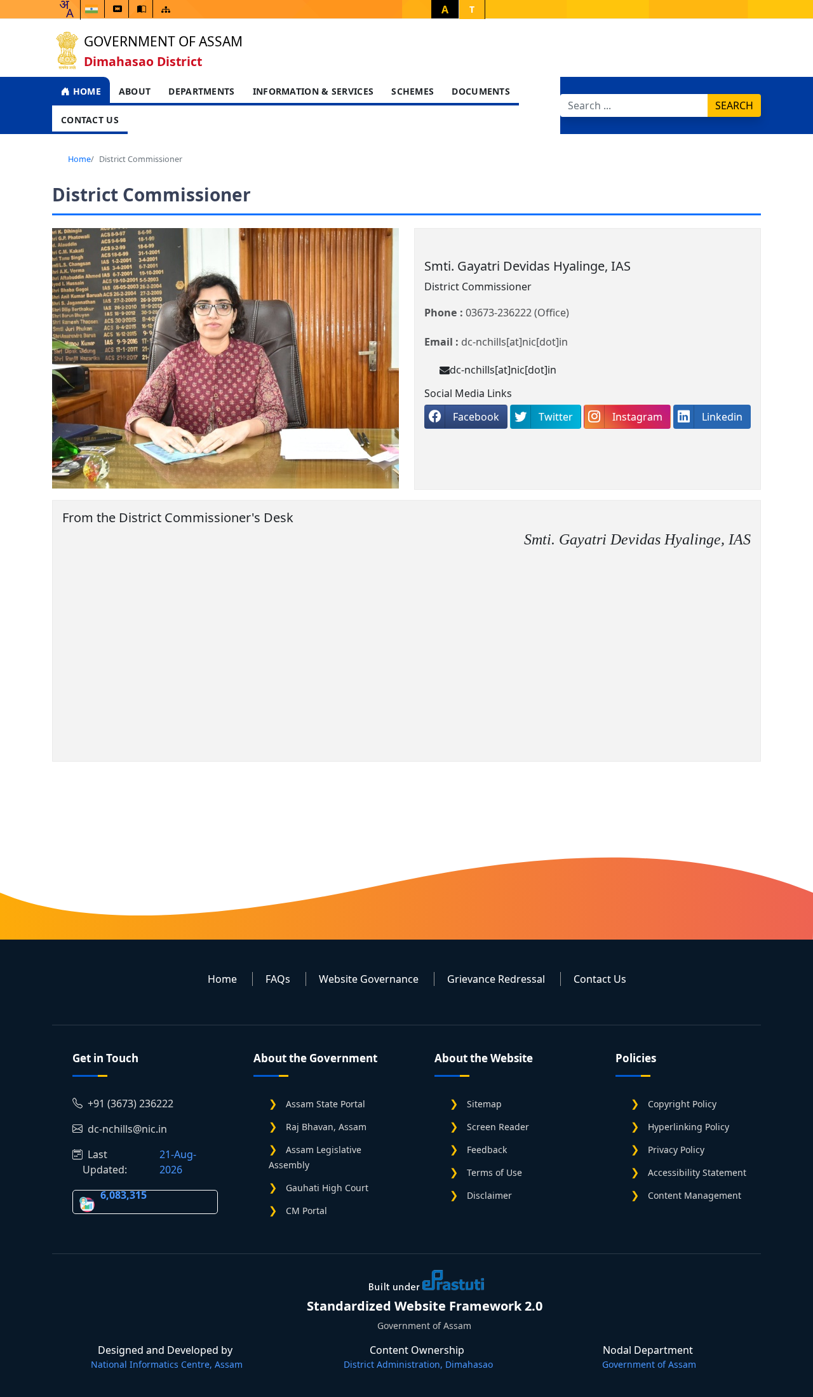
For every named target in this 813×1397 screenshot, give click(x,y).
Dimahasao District (143, 61)
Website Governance (369, 979)
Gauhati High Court (327, 1188)
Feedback (487, 1150)
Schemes (412, 91)
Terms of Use (494, 1172)
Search (734, 105)
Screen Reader (498, 1127)
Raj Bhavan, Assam (326, 1127)
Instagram (637, 417)
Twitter (556, 417)
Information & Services (313, 91)
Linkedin (722, 417)
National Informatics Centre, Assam (167, 1364)
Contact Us (90, 120)
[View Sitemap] (165, 9)
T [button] (471, 9)
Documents (481, 91)
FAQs (277, 979)
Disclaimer (489, 1195)
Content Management (694, 1195)
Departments (201, 91)
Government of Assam (163, 41)
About (135, 91)
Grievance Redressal (496, 979)
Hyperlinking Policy (688, 1127)
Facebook (476, 417)
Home (85, 91)
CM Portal (306, 1211)
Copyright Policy (682, 1104)
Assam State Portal (325, 1104)
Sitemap (484, 1104)
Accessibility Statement (697, 1172)
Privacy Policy (676, 1150)
